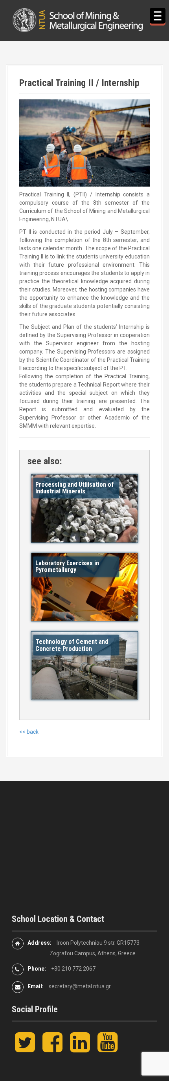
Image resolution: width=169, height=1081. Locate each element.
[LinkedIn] (80, 1049)
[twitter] (25, 1049)
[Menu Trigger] (157, 16)
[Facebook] (52, 1049)
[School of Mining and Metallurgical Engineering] (84, 19)
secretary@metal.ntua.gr (80, 986)
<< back (29, 732)
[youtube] (107, 1049)
